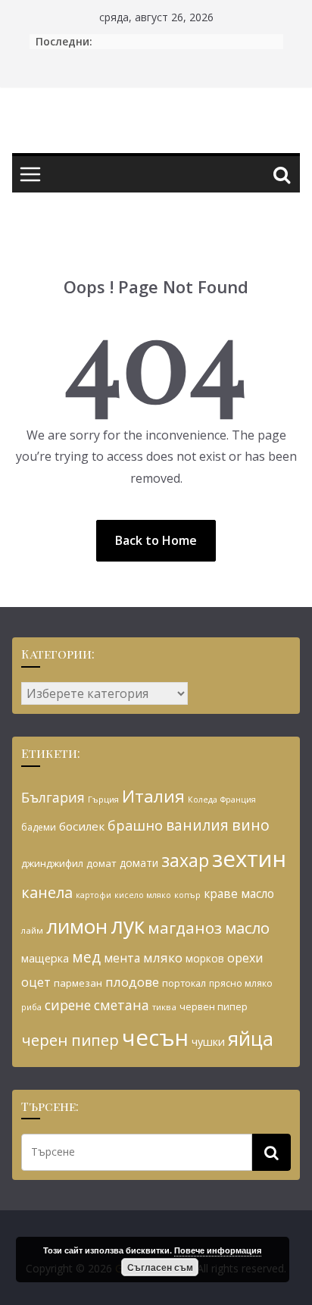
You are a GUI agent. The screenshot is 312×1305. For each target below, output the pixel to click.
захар (185, 860)
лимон (77, 926)
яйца (250, 1038)
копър (187, 894)
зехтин (249, 858)
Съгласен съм (160, 1267)
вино (251, 825)
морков (205, 958)
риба (31, 1006)
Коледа (202, 799)
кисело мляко (142, 895)
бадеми (38, 827)
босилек (82, 826)
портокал (184, 983)
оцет (36, 982)
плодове (132, 981)
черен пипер (70, 1039)
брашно (135, 825)
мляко (163, 957)
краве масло (239, 893)
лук (128, 925)
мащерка (45, 958)
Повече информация (217, 1250)
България (53, 797)
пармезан (78, 983)
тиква (164, 1006)
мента (122, 958)
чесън (155, 1037)
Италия (153, 796)
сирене (68, 1005)
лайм (32, 930)
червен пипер (213, 1006)
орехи (245, 958)
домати (139, 863)
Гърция (103, 799)
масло (247, 927)
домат (101, 863)
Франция (238, 799)
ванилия (197, 825)
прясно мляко (241, 983)
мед (86, 957)
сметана (121, 1005)
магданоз (185, 927)
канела (47, 892)
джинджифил (52, 863)
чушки (208, 1041)
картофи (93, 895)
